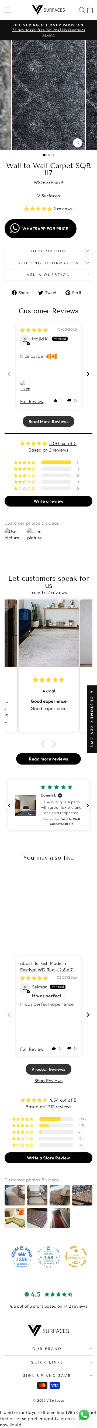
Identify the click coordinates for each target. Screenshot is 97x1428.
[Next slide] (88, 374)
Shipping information (48, 263)
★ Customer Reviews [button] (92, 719)
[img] (34, 330)
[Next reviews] (87, 805)
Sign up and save (47, 1375)
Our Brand (47, 1348)
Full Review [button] (32, 401)
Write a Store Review (48, 1158)
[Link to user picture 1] (26, 387)
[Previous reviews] (9, 805)
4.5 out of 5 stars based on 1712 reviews (49, 1306)
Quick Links (47, 1362)
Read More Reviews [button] (48, 421)
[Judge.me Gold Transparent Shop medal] (76, 1257)
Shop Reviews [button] (48, 1080)
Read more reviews (48, 759)
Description (48, 251)
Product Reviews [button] (48, 1069)
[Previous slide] (9, 374)
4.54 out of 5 (63, 1100)
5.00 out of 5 (63, 443)
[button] (38, 208)
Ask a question (48, 274)
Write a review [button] (49, 501)
